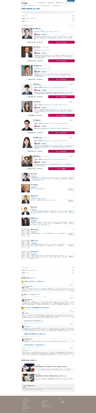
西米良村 (62, 388)
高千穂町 (34, 389)
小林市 (34, 388)
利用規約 (43, 402)
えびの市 (44, 388)
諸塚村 (27, 389)
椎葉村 (29, 389)
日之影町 (37, 389)
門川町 (24, 389)
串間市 (39, 388)
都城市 (36, 187)
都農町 (71, 388)
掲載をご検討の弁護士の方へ (47, 406)
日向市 (37, 388)
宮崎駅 (43, 31)
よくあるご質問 (25, 406)
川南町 (68, 388)
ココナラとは (25, 405)
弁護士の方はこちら (71, 0)
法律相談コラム (25, 403)
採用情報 (62, 402)
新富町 (60, 388)
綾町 (55, 388)
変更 (73, 15)
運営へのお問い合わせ (26, 408)
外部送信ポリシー (45, 405)
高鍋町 (57, 388)
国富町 (53, 388)
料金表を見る (44, 34)
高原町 (50, 388)
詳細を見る (71, 178)
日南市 (32, 388)
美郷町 (32, 389)
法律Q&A (24, 402)
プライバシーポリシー (46, 403)
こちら (41, 25)
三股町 (48, 388)
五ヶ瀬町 (41, 389)
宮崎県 (36, 31)
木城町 (65, 388)
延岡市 (29, 388)
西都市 (42, 388)
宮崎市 (38, 31)
